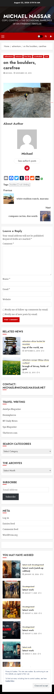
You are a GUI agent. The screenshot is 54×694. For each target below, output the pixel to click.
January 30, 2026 (32, 574)
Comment (8, 243)
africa (33, 341)
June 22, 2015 (30, 373)
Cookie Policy (10, 681)
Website (7, 299)
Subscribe (51, 36)
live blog (27, 56)
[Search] (45, 36)
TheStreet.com (10, 432)
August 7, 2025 (31, 593)
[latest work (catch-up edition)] (11, 569)
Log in (6, 517)
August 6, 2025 (31, 613)
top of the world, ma (32, 347)
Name (6, 279)
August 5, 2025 (31, 634)
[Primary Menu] (2, 36)
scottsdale (38, 56)
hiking (40, 360)
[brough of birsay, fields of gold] (11, 366)
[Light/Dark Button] (40, 36)
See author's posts (27, 161)
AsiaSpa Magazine (12, 409)
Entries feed (9, 523)
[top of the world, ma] (11, 346)
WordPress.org (10, 534)
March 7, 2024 (31, 654)
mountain (26, 344)
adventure (8, 56)
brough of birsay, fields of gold (35, 368)
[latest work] (11, 589)
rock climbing (24, 184)
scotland (25, 363)
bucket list (41, 341)
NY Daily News (10, 420)
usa (46, 56)
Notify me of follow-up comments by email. (26, 309)
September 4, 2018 (32, 351)
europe (34, 360)
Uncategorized (38, 565)
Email (6, 289)
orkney (46, 360)
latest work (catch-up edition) (32, 569)
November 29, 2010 (23, 73)
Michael (9, 73)
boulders (13, 184)
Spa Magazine (10, 426)
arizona (18, 56)
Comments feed (10, 529)
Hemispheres (9, 415)
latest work (26, 565)
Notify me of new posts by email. (21, 314)
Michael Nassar (27, 16)
